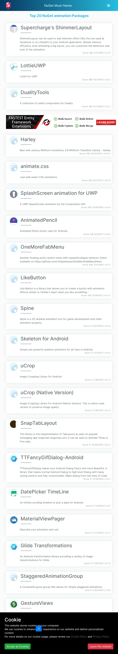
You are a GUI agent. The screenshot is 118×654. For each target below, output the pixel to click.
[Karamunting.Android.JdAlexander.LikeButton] (14, 279)
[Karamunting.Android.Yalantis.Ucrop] (14, 367)
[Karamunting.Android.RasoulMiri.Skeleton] (14, 340)
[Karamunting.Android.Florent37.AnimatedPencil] (14, 221)
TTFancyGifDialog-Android (52, 457)
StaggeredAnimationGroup (52, 576)
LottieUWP (33, 65)
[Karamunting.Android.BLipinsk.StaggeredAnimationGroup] (14, 577)
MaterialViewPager (43, 519)
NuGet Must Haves (58, 5)
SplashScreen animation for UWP (59, 193)
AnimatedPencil (39, 220)
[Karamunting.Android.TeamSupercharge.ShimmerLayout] (14, 29)
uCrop (28, 366)
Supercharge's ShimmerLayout (56, 28)
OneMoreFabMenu (42, 247)
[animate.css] (14, 167)
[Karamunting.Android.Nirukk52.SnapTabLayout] (14, 424)
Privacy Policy (101, 636)
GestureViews (37, 603)
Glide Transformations (46, 545)
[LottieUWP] (14, 66)
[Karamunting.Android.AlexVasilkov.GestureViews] (14, 604)
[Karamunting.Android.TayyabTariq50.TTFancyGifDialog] (14, 458)
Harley (28, 139)
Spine (27, 308)
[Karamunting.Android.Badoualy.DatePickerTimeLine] (14, 493)
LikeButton (33, 278)
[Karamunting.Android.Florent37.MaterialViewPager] (14, 520)
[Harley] (14, 140)
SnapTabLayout (39, 423)
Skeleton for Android (44, 339)
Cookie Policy (79, 636)
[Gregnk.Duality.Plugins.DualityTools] (14, 93)
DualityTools (35, 92)
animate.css (35, 166)
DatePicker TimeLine (45, 492)
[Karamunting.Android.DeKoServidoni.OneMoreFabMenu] (14, 248)
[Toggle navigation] (108, 5)
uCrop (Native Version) (47, 392)
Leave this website (100, 646)
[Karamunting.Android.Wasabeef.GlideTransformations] (14, 547)
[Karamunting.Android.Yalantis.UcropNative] (14, 393)
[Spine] (14, 309)
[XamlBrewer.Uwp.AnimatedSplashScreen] (14, 194)
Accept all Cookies (18, 646)
